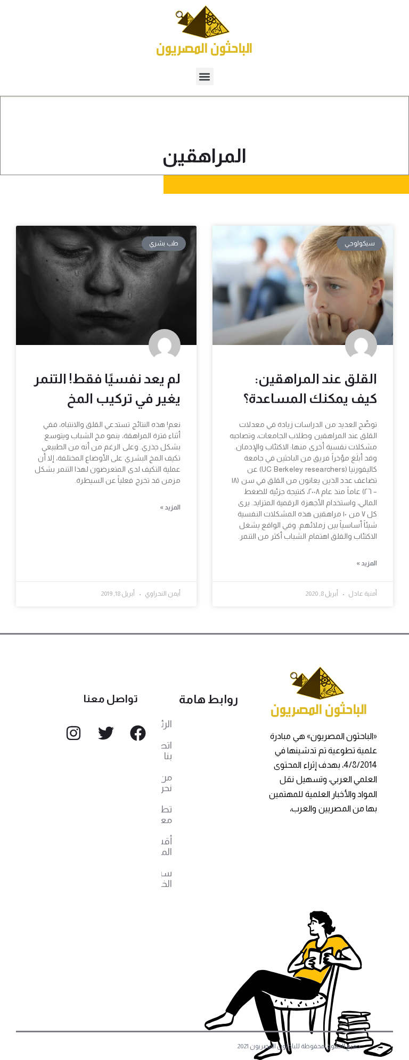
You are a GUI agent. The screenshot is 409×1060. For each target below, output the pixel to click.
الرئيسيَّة (166, 724)
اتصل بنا (166, 750)
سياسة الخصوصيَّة (166, 878)
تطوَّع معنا (166, 814)
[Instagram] (73, 733)
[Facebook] (138, 733)
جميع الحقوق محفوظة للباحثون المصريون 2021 (299, 1046)
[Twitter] (106, 733)
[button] (205, 76)
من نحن (166, 782)
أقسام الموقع (166, 846)
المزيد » (366, 563)
